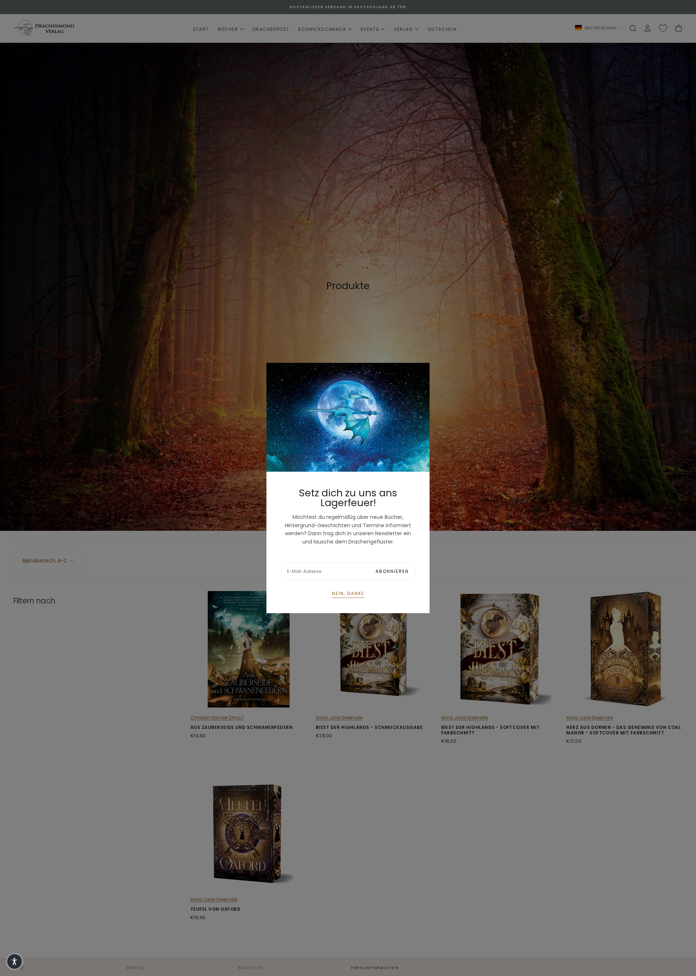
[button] (14, 961)
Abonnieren (392, 571)
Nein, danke (348, 593)
